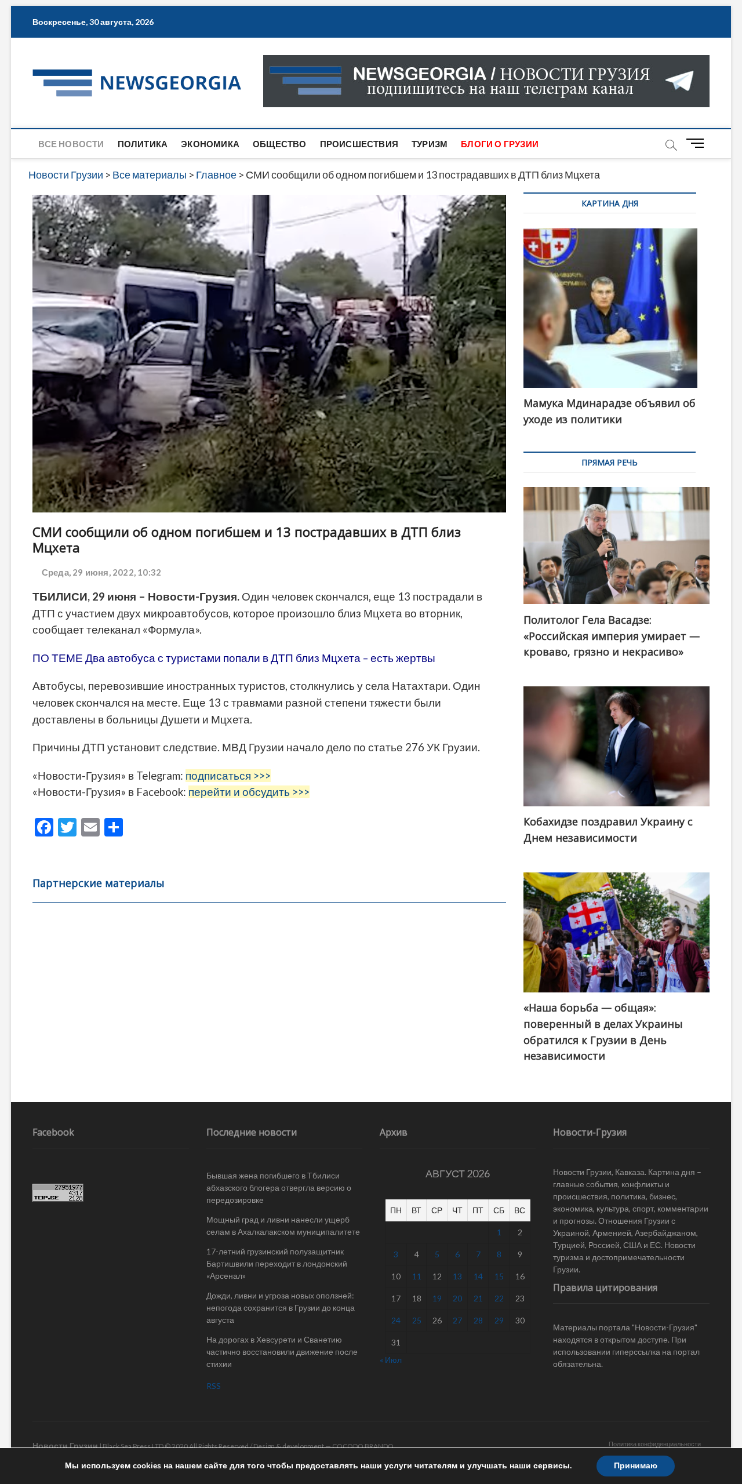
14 (478, 1276)
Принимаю (635, 1465)
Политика (143, 144)
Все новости (71, 144)
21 (478, 1298)
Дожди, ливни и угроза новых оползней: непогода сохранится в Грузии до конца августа (280, 1307)
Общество (280, 144)
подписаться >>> (228, 775)
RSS (213, 1386)
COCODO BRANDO (363, 1446)
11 (416, 1276)
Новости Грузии (65, 1445)
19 (437, 1298)
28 (478, 1320)
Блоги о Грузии (500, 144)
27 (457, 1320)
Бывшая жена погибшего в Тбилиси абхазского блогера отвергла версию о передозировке (278, 1187)
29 (499, 1320)
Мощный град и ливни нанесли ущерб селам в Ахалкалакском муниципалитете (283, 1225)
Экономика (210, 144)
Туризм (430, 144)
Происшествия (359, 144)
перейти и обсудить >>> (249, 791)
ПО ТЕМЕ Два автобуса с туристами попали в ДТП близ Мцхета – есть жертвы (233, 658)
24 (396, 1320)
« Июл (391, 1360)
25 (416, 1320)
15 (499, 1276)
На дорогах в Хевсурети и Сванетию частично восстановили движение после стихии (282, 1351)
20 (457, 1298)
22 (499, 1298)
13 (457, 1276)
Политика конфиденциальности (655, 1443)
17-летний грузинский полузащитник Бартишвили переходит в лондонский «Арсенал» (276, 1263)
